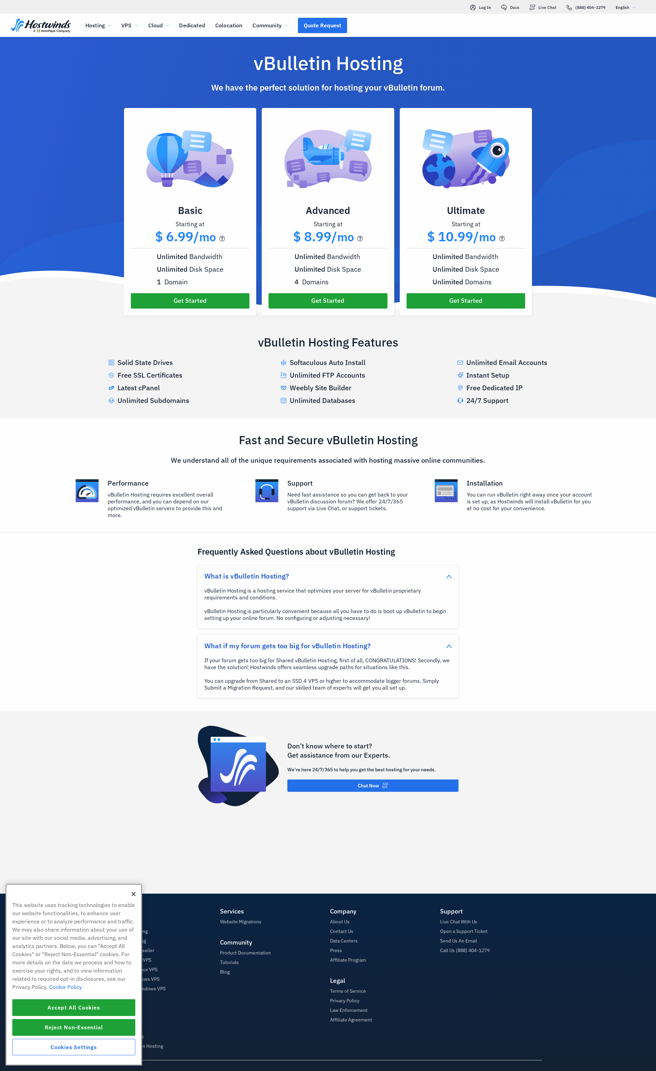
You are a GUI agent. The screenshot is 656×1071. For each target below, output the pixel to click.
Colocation (229, 25)
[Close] (133, 893)
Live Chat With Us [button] (458, 922)
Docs (514, 7)
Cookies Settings (74, 1047)
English (622, 7)
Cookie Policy (65, 987)
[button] (322, 25)
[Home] (41, 26)
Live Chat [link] (547, 7)
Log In (485, 7)
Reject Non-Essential (74, 1027)
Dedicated (192, 25)
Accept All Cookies (73, 1007)
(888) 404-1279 (590, 7)
